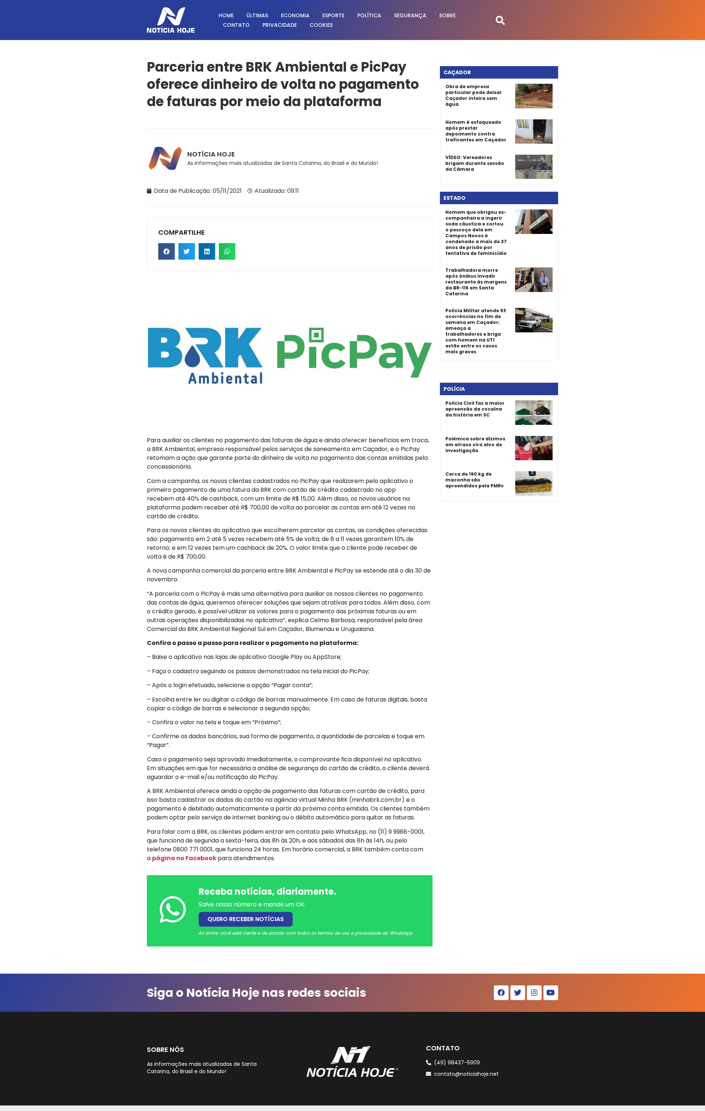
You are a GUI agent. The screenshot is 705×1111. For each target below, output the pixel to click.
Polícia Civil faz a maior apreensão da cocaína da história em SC (475, 409)
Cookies (321, 25)
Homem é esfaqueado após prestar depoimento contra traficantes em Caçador (475, 131)
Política (369, 15)
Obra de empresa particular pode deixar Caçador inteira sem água (473, 95)
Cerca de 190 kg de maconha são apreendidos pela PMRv (474, 480)
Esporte (333, 15)
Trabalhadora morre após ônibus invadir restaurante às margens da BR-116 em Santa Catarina (476, 282)
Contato (236, 25)
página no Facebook (184, 858)
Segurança (410, 15)
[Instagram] (534, 992)
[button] (500, 20)
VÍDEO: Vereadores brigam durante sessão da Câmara (474, 163)
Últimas (257, 15)
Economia (295, 15)
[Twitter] (517, 992)
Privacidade (280, 25)
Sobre (447, 15)
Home (226, 15)
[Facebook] (501, 992)
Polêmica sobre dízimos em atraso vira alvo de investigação (475, 445)
